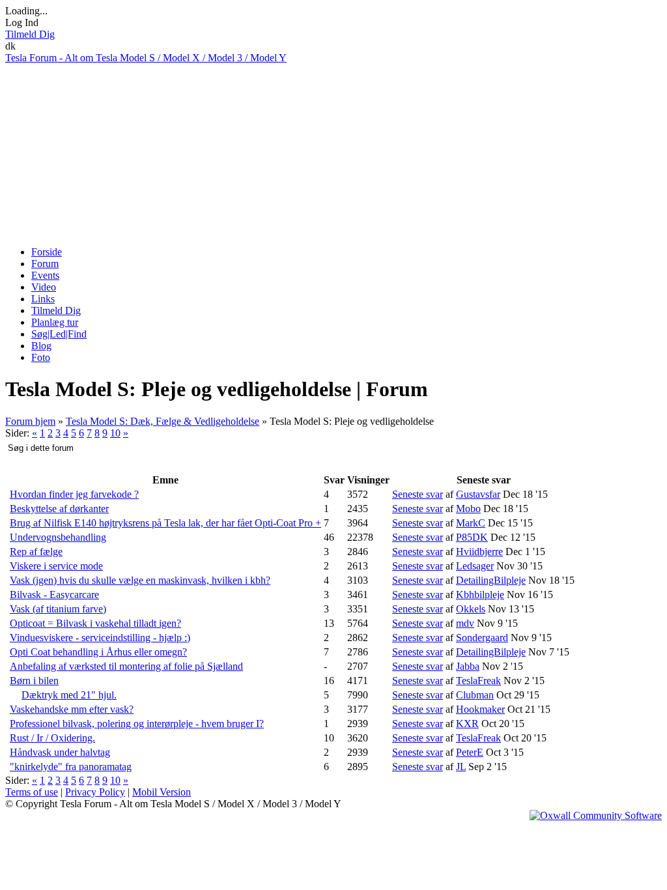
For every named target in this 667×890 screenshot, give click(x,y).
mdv (465, 623)
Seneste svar (417, 494)
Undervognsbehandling (58, 537)
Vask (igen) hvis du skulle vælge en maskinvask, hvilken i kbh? (140, 580)
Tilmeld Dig (30, 34)
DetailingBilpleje (491, 580)
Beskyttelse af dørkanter (59, 508)
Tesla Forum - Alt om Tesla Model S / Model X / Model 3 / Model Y (146, 57)
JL (461, 766)
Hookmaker (480, 709)
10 (115, 432)
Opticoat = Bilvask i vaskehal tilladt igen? (95, 623)
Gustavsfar (478, 494)
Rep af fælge (36, 551)
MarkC (470, 522)
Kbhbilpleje (480, 594)
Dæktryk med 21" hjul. (69, 694)
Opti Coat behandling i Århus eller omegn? (98, 651)
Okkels (470, 608)
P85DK (472, 537)
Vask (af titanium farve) (58, 608)
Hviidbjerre (479, 551)
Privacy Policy (95, 791)
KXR (467, 723)
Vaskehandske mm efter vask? (72, 709)
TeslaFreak (478, 680)
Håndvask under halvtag (60, 752)
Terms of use (31, 791)
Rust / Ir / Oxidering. (52, 737)
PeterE (469, 752)
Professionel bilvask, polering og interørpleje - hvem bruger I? (137, 723)
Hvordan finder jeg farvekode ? (74, 494)
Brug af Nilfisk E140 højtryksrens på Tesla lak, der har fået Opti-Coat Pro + (165, 522)
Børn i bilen (34, 680)
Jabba (467, 666)
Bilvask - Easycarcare (54, 594)
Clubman (475, 694)
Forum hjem (30, 421)
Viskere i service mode (56, 565)
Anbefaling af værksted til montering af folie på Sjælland (126, 666)
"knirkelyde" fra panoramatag (71, 766)
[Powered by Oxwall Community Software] (596, 815)
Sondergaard (482, 637)
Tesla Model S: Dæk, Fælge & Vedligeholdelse (162, 421)
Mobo (468, 508)
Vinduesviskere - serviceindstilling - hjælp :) (100, 637)
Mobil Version (161, 791)
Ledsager (475, 565)
